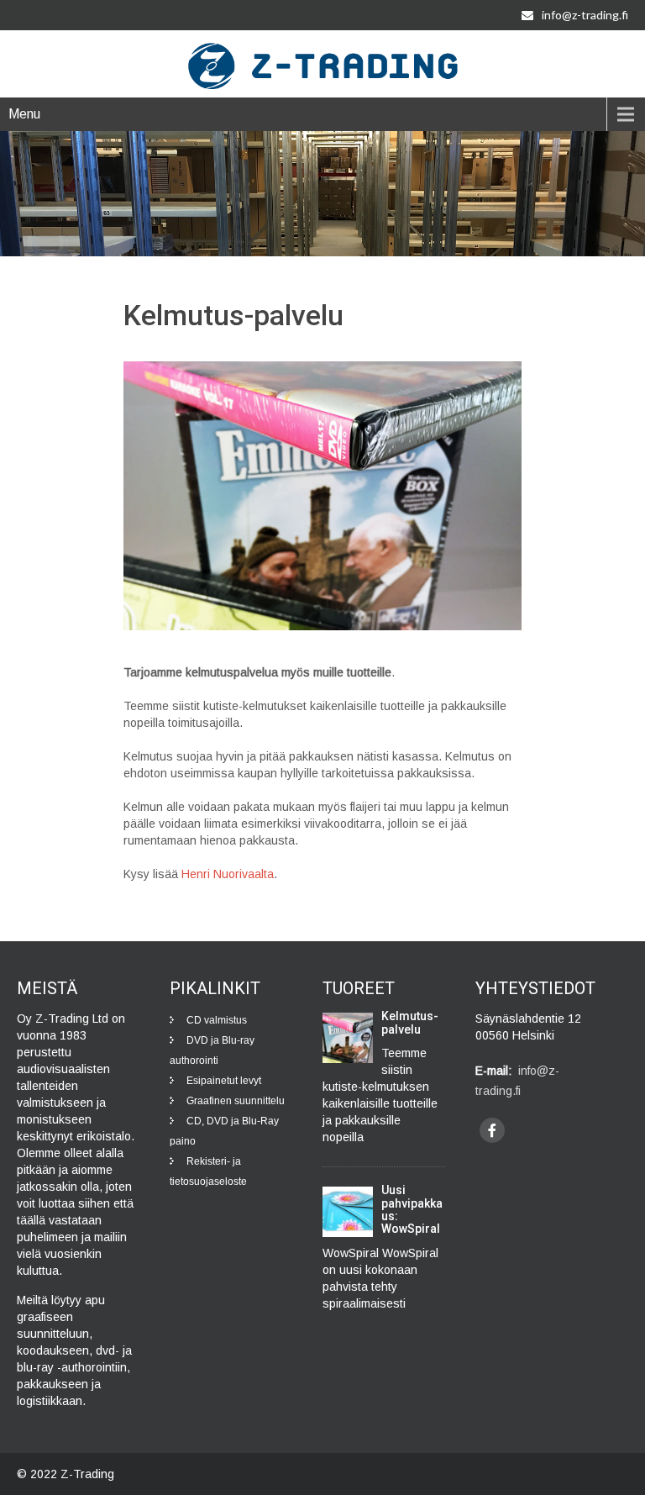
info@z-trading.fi (585, 15)
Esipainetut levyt (223, 1081)
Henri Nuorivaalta (227, 874)
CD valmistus (216, 1020)
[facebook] (492, 1130)
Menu (24, 114)
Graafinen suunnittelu (235, 1101)
